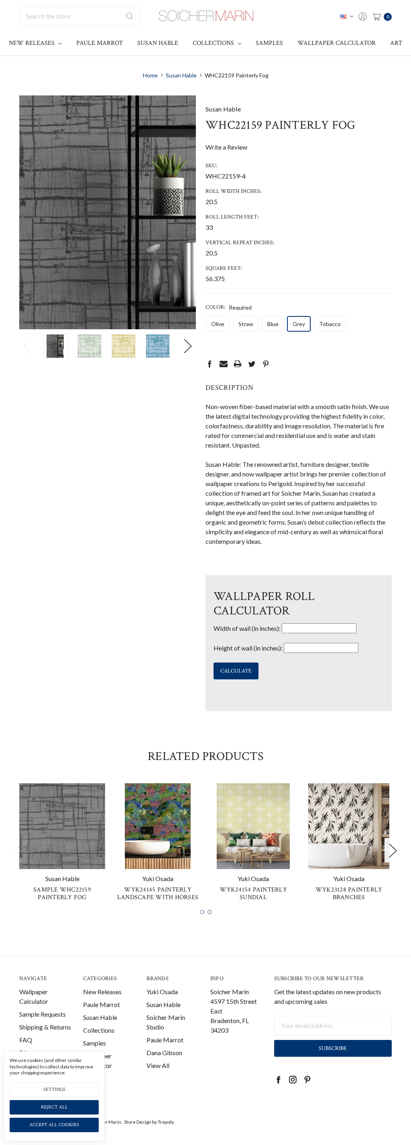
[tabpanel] (62, 845)
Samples (269, 43)
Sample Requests (42, 1014)
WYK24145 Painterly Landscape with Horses (157, 894)
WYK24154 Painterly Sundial (253, 894)
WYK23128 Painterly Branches (349, 894)
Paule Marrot (99, 43)
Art (396, 43)
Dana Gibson (164, 1052)
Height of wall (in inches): (248, 648)
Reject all (54, 1107)
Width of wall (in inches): (247, 628)
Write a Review (226, 147)
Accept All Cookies (54, 1125)
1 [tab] (202, 912)
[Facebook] (210, 364)
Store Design (137, 1122)
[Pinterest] (266, 364)
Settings (54, 1089)
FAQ (25, 1040)
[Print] (238, 364)
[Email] (224, 364)
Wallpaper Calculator (336, 43)
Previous (27, 346)
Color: (229, 307)
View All (157, 1065)
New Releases (32, 43)
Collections (214, 43)
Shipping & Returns (45, 1027)
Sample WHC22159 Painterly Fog (62, 894)
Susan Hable (157, 43)
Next (188, 346)
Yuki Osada (162, 991)
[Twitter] (252, 364)
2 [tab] (210, 912)
